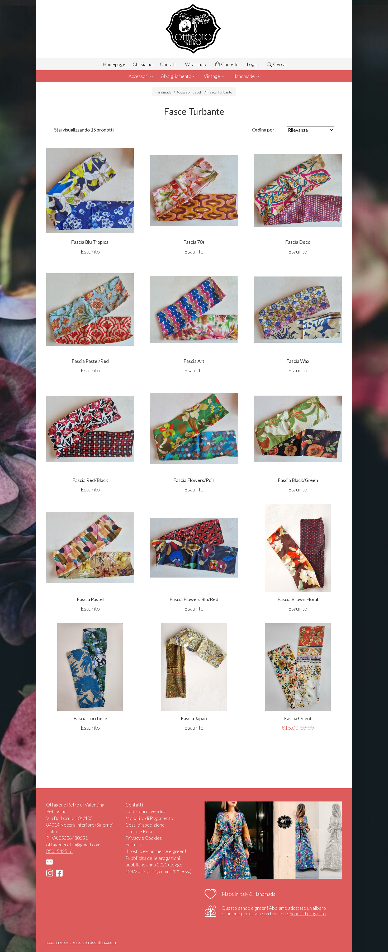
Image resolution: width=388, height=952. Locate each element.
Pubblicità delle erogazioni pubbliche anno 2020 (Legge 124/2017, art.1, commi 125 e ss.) (158, 864)
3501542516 (59, 851)
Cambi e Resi (138, 831)
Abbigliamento (176, 76)
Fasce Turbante (219, 92)
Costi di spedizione (145, 825)
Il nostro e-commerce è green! (155, 851)
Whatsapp (195, 64)
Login (252, 64)
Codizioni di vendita (145, 811)
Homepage (114, 64)
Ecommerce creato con (81, 942)
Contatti (169, 64)
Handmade (244, 76)
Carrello (229, 64)
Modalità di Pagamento (149, 818)
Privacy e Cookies (143, 838)
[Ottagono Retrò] (194, 29)
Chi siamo (143, 64)
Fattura (133, 844)
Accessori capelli (189, 92)
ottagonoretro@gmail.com (73, 844)
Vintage (212, 76)
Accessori (139, 76)
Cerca (279, 64)
